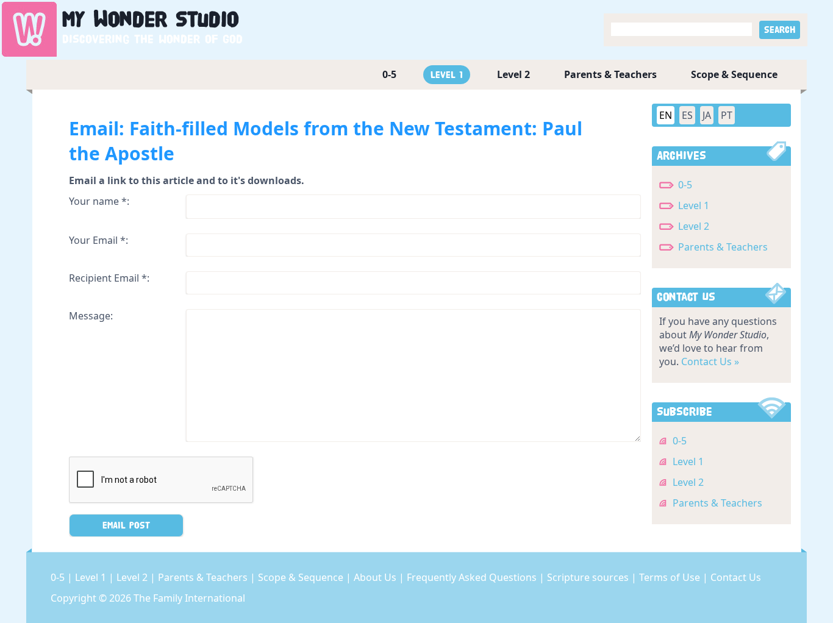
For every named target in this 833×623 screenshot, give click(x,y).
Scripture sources (589, 577)
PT (726, 115)
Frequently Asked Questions (473, 577)
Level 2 (513, 74)
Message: (91, 315)
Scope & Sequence (734, 74)
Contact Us (735, 577)
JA (707, 115)
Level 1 (447, 74)
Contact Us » (710, 361)
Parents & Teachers (610, 74)
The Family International (189, 598)
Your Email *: (98, 240)
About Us (376, 577)
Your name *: (99, 201)
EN (665, 115)
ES (687, 115)
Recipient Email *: (109, 278)
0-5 (389, 74)
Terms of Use (671, 577)
